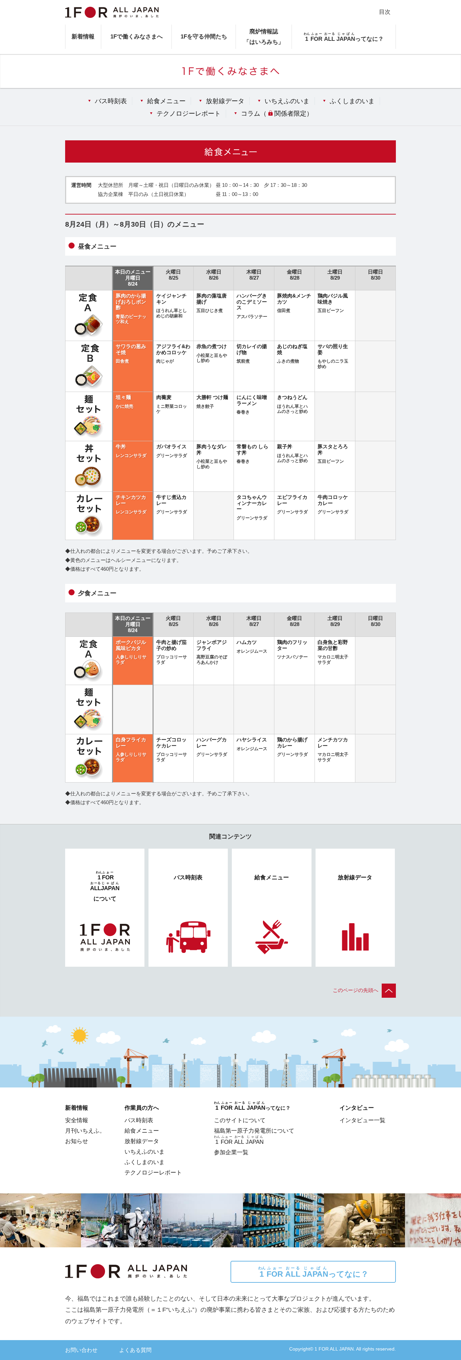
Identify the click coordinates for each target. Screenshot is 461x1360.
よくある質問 (135, 1350)
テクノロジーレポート (189, 113)
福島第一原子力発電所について (254, 1130)
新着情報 (83, 36)
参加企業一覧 (231, 1152)
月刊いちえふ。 (85, 1130)
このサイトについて (240, 1120)
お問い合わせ (81, 1350)
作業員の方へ (142, 1107)
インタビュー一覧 (362, 1120)
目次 (384, 11)
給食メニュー (166, 101)
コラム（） (277, 113)
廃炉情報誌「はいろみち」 (264, 36)
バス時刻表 (111, 101)
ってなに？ (313, 1272)
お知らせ (76, 1141)
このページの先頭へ (355, 990)
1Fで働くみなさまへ (136, 36)
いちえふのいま (287, 101)
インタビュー (357, 1107)
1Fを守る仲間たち (204, 36)
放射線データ (225, 101)
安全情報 (76, 1120)
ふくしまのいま (352, 101)
